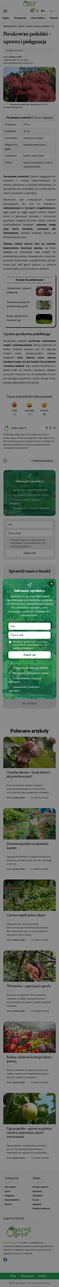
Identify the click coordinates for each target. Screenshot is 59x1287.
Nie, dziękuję (29, 703)
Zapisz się (29, 654)
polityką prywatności (23, 648)
